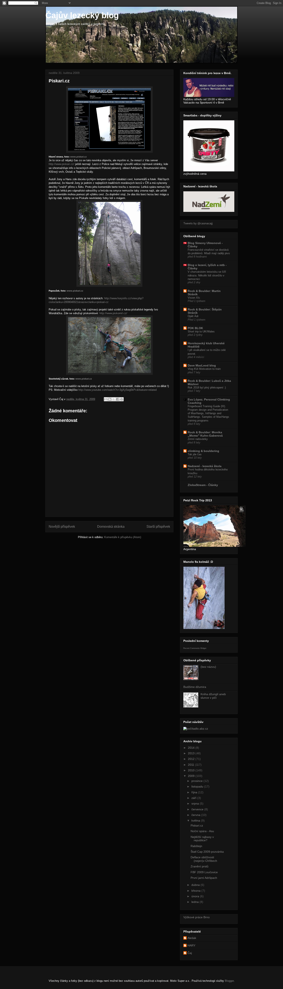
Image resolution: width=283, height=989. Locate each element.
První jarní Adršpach (204, 877)
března (196, 890)
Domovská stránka (111, 526)
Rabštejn (196, 846)
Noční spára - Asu (202, 831)
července (197, 809)
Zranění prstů (199, 866)
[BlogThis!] (110, 399)
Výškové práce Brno (196, 917)
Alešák (191, 938)
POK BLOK (195, 328)
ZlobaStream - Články (203, 485)
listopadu (197, 786)
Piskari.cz (197, 825)
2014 (191, 747)
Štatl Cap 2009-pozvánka (207, 851)
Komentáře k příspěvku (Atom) (122, 537)
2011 (191, 764)
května (196, 820)
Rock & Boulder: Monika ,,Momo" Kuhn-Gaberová (205, 434)
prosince (197, 781)
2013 (191, 753)
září (194, 798)
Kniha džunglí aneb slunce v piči (213, 695)
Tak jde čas (195, 454)
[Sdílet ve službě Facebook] (118, 399)
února (195, 896)
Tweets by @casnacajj (198, 223)
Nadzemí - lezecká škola (204, 466)
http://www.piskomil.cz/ (113, 313)
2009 (191, 776)
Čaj (189, 953)
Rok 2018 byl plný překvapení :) (207, 387)
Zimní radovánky (198, 439)
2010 (191, 770)
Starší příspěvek (158, 526)
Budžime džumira (194, 687)
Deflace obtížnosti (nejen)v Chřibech (204, 859)
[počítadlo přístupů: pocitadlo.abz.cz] (195, 728)
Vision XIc (194, 297)
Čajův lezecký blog (82, 15)
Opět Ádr (193, 316)
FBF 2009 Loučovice (204, 872)
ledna (195, 902)
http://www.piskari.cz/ (61, 164)
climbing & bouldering (203, 451)
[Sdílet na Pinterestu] (122, 399)
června (196, 815)
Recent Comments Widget (194, 648)
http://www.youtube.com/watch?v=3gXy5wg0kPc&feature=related (117, 389)
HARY (191, 945)
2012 (191, 759)
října (194, 792)
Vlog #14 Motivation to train (204, 368)
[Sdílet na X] (114, 399)
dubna (196, 884)
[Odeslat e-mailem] (106, 399)
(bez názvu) (208, 666)
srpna (195, 803)
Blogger (229, 980)
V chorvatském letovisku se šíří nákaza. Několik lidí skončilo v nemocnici (207, 275)
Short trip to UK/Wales (201, 331)
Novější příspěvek (62, 526)
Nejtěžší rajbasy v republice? (202, 838)
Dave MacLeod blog (202, 365)
